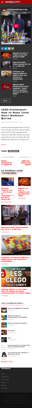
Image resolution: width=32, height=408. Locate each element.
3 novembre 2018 (12, 332)
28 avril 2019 (11, 325)
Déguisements (5, 376)
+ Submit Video (7, 362)
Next (5, 101)
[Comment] (9, 48)
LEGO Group (13, 151)
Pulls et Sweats (5, 379)
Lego (19, 398)
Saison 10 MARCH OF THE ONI (18, 308)
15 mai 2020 (4, 295)
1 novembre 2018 (12, 340)
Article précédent (8, 157)
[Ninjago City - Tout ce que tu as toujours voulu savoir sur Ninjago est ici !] (12, 2)
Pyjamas (3, 382)
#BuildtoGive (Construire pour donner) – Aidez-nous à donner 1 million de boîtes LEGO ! (21, 89)
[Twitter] (5, 48)
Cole (9, 338)
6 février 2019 (11, 310)
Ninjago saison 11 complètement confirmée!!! (17, 316)
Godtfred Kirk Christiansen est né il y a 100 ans (22, 64)
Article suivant (24, 157)
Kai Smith (11, 330)
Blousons (3, 385)
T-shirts (3, 374)
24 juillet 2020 (22, 198)
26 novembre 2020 (6, 202)
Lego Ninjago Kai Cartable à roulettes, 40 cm (18, 353)
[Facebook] (2, 48)
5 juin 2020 (4, 264)
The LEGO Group (9, 122)
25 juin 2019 (11, 319)
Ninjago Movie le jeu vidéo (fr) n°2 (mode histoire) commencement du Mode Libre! (15, 291)
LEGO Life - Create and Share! (26, 162)
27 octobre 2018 (12, 356)
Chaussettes (4, 388)
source (3, 144)
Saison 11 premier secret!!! (17, 323)
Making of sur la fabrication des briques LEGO (20, 55)
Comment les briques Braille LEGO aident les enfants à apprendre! (20, 75)
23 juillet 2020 (5, 232)
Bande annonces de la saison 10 (6, 162)
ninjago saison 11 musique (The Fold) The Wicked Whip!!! (19, 346)
